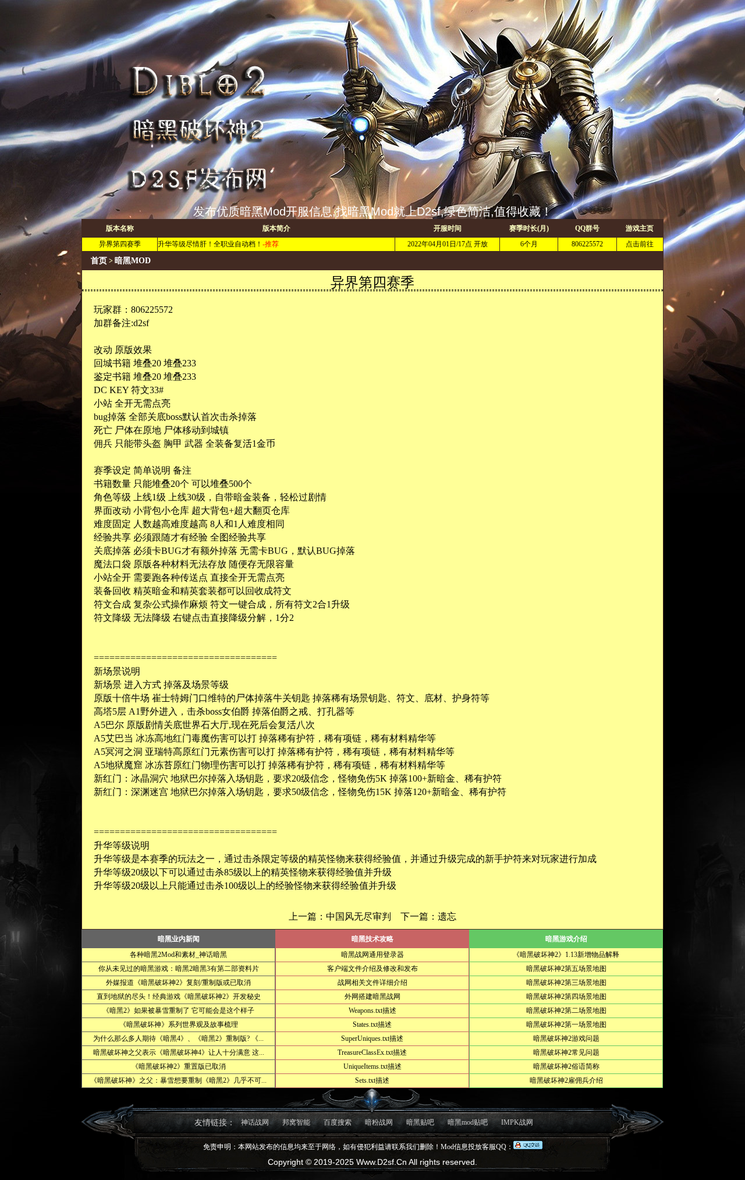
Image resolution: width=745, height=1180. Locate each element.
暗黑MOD (133, 260)
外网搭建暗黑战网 (372, 996)
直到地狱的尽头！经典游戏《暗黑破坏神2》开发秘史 (179, 996)
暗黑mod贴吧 (468, 1122)
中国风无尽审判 (358, 916)
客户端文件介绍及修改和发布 (372, 969)
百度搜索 (338, 1122)
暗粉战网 (379, 1122)
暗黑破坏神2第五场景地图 (566, 969)
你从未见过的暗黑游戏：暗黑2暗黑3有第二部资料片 (178, 969)
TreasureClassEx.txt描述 (372, 1052)
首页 (99, 260)
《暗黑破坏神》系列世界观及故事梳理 (178, 1024)
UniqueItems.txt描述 (372, 1066)
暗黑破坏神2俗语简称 (566, 1066)
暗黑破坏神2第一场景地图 (566, 1024)
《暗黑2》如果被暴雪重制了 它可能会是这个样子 (178, 1010)
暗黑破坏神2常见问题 (566, 1052)
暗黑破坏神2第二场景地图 (566, 1010)
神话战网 (255, 1122)
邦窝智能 (296, 1122)
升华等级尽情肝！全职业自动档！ (210, 244)
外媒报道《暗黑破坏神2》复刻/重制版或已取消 (178, 982)
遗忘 (447, 916)
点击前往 (640, 244)
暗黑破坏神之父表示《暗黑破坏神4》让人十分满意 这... (178, 1052)
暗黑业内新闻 (179, 939)
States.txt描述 (372, 1024)
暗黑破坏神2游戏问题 (566, 1038)
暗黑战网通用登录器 (372, 955)
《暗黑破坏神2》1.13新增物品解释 (566, 955)
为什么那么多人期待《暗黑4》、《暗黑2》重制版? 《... (178, 1038)
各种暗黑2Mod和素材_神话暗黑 (178, 955)
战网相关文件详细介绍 (372, 982)
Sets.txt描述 (372, 1080)
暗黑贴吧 (420, 1122)
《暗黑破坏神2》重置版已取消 (179, 1066)
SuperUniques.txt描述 (372, 1038)
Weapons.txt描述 (372, 1010)
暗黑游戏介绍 (566, 939)
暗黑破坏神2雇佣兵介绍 (566, 1080)
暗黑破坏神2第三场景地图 (566, 982)
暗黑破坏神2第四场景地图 (566, 996)
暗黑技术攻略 (372, 939)
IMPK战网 (517, 1122)
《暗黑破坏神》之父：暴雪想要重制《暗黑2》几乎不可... (178, 1080)
